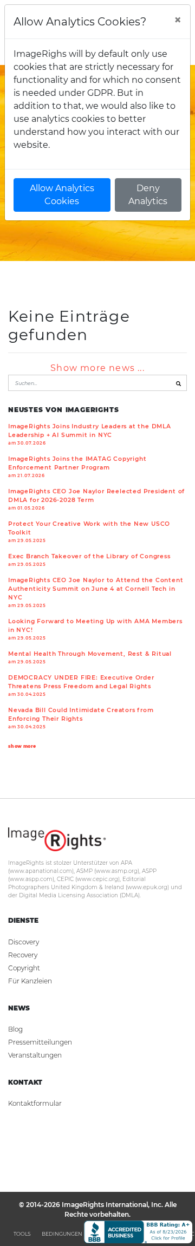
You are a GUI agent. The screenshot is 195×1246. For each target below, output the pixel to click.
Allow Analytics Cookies (62, 194)
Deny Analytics (147, 194)
